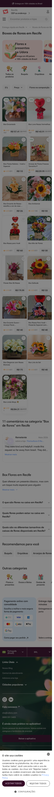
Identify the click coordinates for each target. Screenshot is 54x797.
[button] (26, 792)
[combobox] (48, 754)
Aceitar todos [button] (13, 783)
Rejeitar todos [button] (38, 783)
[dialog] (26, 774)
